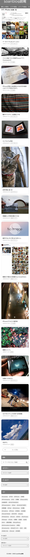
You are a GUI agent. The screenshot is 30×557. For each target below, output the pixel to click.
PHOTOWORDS (14, 502)
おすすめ (15, 513)
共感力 (18, 511)
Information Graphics (9, 525)
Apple (21, 513)
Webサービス (15, 528)
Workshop (16, 508)
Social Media (6, 513)
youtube (5, 496)
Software (25, 516)
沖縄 (23, 508)
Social (12, 531)
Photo (12, 511)
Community (6, 528)
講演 (16, 519)
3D (13, 499)
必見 (25, 519)
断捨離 (4, 508)
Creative (5, 511)
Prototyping (6, 499)
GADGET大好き (22, 505)
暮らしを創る (5, 6)
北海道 (23, 511)
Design (5, 519)
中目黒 (18, 531)
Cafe (11, 519)
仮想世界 (5, 502)
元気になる (5, 531)
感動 (18, 499)
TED (11, 496)
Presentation (6, 505)
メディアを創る (22, 6)
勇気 (19, 525)
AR (21, 528)
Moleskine (6, 516)
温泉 (21, 519)
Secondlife (24, 499)
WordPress (17, 522)
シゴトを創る (13, 6)
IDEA (18, 516)
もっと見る (15, 449)
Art (4, 522)
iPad (10, 508)
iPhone (17, 496)
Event (13, 516)
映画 (23, 496)
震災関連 (9, 522)
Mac (14, 505)
